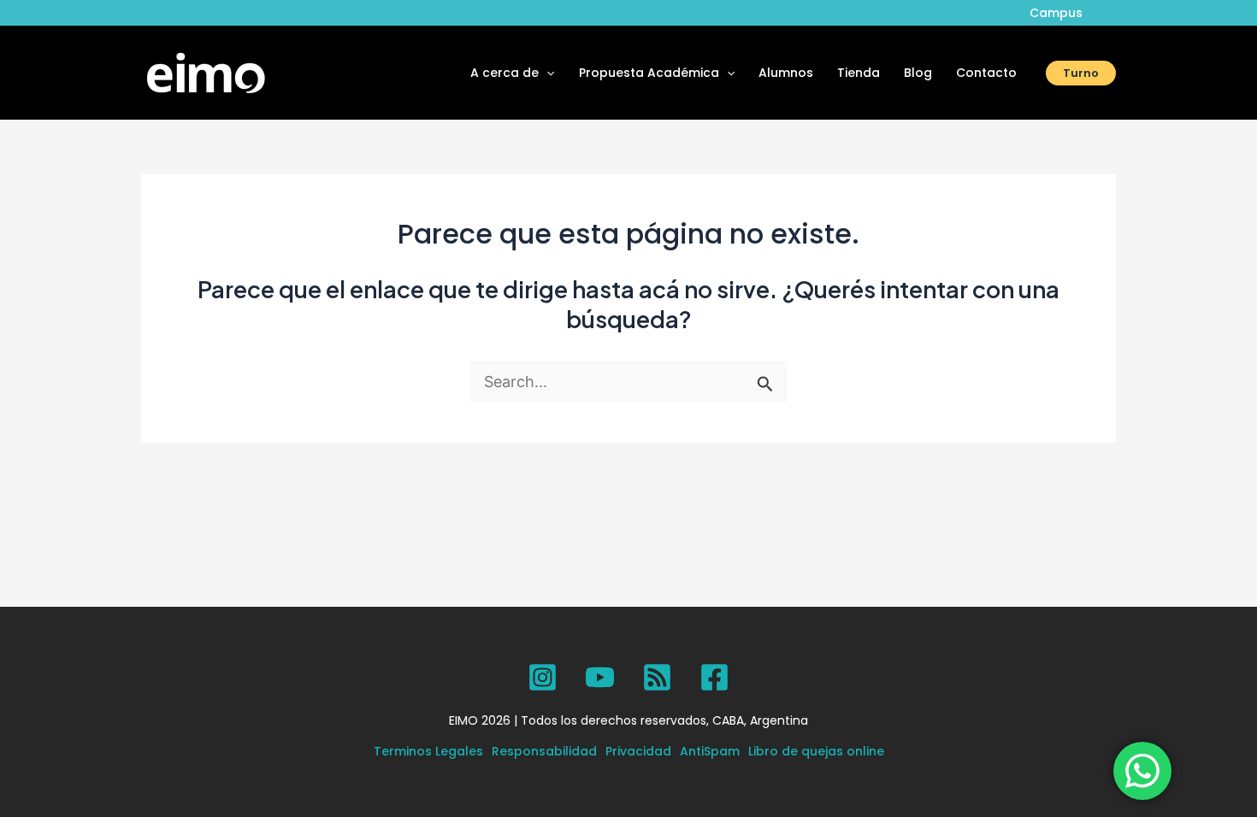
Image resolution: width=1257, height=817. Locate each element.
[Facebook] (714, 677)
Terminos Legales (428, 751)
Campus (1056, 12)
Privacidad (638, 751)
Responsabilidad (544, 751)
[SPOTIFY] (657, 677)
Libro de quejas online (816, 751)
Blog (918, 72)
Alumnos (785, 72)
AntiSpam (710, 751)
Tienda (858, 72)
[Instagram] (542, 677)
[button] (546, 73)
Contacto (986, 72)
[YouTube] (599, 677)
